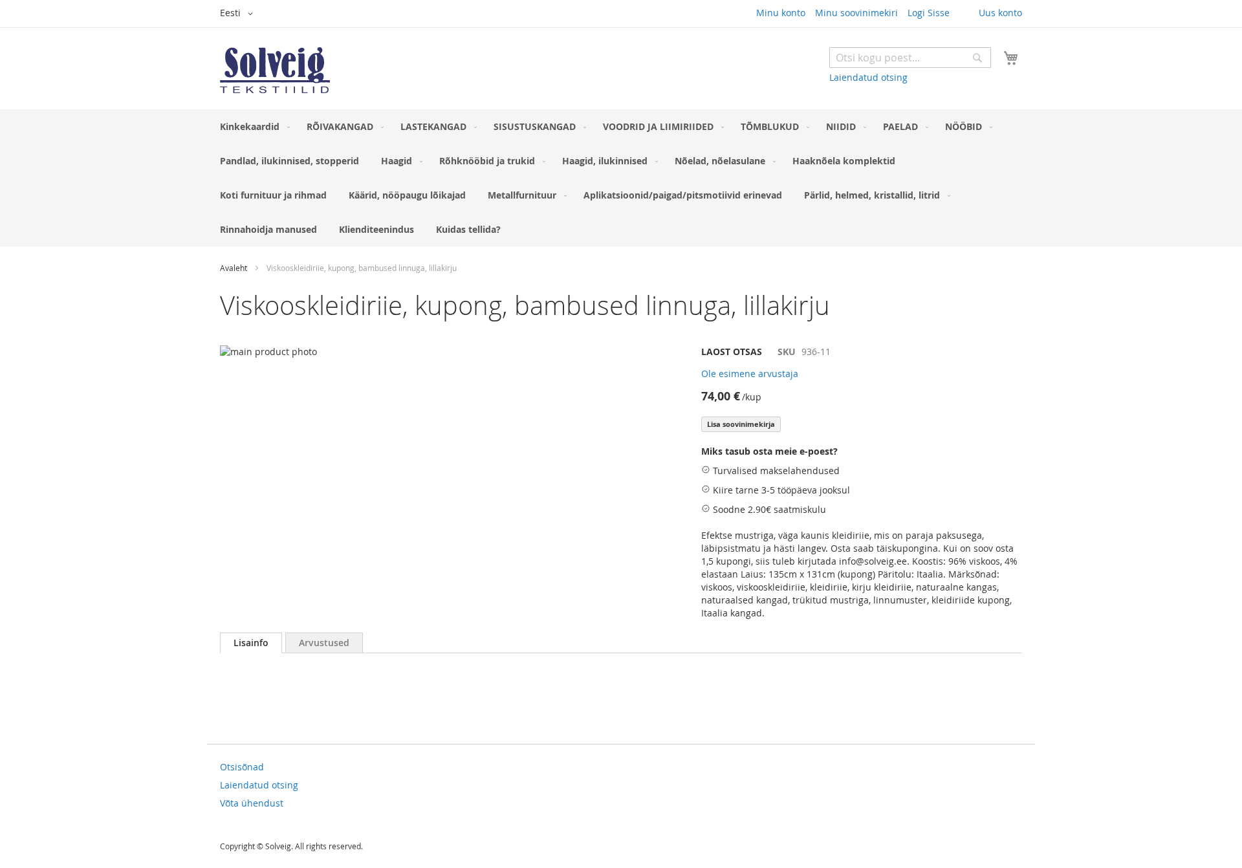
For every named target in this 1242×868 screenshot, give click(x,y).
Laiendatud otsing (868, 77)
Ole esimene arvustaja (749, 373)
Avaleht (233, 268)
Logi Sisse (929, 12)
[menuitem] (252, 126)
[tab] (251, 643)
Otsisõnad (242, 767)
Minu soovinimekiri (856, 12)
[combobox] (910, 57)
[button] (238, 13)
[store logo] (275, 70)
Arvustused (324, 642)
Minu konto (780, 12)
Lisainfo (251, 642)
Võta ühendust (251, 803)
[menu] (621, 177)
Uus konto (1000, 12)
